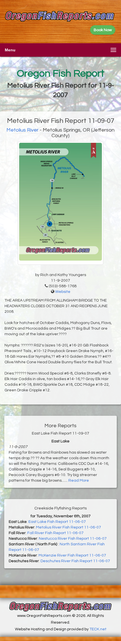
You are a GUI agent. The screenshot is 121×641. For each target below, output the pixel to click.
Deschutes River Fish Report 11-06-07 (75, 561)
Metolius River (22, 130)
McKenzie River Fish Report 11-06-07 (72, 555)
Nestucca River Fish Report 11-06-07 (73, 539)
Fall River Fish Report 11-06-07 (55, 533)
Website (62, 292)
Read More (78, 481)
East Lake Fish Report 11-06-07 (57, 522)
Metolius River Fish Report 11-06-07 (68, 527)
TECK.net (97, 629)
